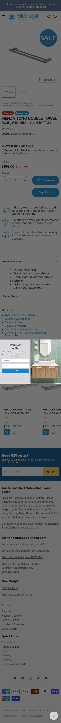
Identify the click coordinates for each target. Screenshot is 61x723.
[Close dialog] (59, 341)
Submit (15, 371)
